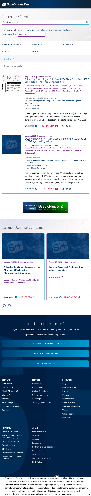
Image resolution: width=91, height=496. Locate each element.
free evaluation (30, 329)
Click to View (48, 126)
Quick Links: (7, 30)
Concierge (36, 399)
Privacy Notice (38, 451)
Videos (65, 410)
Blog (20, 30)
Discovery (36, 383)
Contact (35, 435)
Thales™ (5, 399)
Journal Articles (32, 30)
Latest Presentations (10, 441)
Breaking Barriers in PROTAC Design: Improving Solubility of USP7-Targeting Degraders (55, 140)
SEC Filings (6, 449)
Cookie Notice (38, 454)
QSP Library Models (10, 406)
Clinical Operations (40, 391)
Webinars (67, 30)
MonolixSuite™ (8, 387)
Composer (6, 410)
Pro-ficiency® (8, 402)
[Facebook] (66, 126)
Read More (29, 126)
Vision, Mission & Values (42, 458)
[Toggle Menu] (86, 4)
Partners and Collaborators (43, 447)
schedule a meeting (48, 329)
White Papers (68, 414)
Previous (4, 306)
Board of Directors (10, 432)
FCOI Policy (37, 462)
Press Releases (68, 402)
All (15, 30)
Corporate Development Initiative (12, 457)
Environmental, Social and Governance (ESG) (13, 436)
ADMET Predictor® (10, 391)
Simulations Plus (39, 432)
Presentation (55, 30)
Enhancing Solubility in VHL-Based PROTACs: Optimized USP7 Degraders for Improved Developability (57, 80)
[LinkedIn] (70, 126)
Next (9, 306)
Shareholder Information (12, 453)
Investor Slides (9, 34)
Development (37, 387)
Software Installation (71, 406)
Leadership (36, 443)
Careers (35, 439)
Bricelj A (7, 59)
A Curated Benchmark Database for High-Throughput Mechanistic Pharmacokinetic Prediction (23, 270)
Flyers (44, 30)
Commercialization (40, 395)
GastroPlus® (7, 383)
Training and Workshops (42, 402)
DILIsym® (6, 395)
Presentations (68, 399)
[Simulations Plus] (16, 4)
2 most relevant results (13, 66)
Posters (65, 395)
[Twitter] (63, 126)
